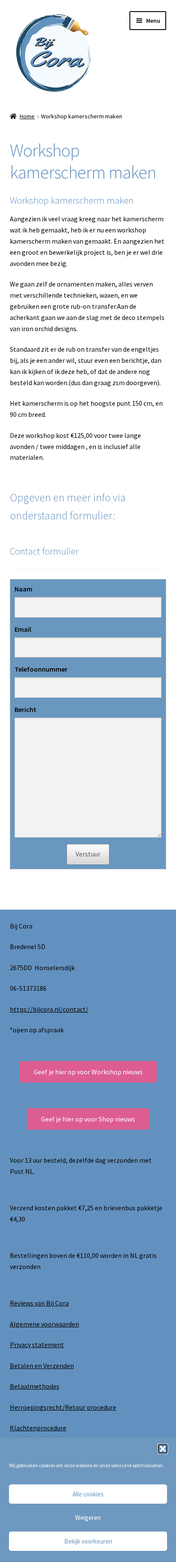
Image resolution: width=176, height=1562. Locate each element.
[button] (162, 1448)
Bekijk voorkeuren (88, 1541)
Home (27, 116)
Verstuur (88, 854)
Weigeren (88, 1518)
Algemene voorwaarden (44, 1324)
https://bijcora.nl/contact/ (49, 1009)
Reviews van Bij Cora (39, 1303)
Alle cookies (88, 1494)
